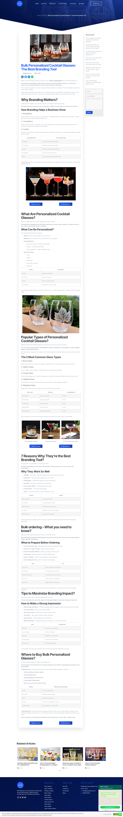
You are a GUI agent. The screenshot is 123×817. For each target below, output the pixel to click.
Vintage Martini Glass (50, 441)
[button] (22, 77)
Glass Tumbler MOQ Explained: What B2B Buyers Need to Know (93, 82)
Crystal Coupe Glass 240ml (70, 441)
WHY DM (43, 3)
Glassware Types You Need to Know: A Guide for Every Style (49, 764)
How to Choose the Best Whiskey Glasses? (70, 764)
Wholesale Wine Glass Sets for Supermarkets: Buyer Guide (93, 69)
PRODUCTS (52, 3)
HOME (37, 3)
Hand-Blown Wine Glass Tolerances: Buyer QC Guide (94, 761)
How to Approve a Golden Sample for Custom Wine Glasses (93, 75)
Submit (89, 112)
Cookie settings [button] (107, 814)
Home (39, 15)
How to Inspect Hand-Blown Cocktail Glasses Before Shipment (93, 39)
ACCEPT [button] (117, 814)
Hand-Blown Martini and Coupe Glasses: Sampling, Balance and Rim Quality (93, 46)
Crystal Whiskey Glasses (31, 441)
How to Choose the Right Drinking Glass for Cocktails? (26, 764)
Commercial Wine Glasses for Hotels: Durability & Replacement (94, 53)
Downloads (73, 3)
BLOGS (44, 15)
